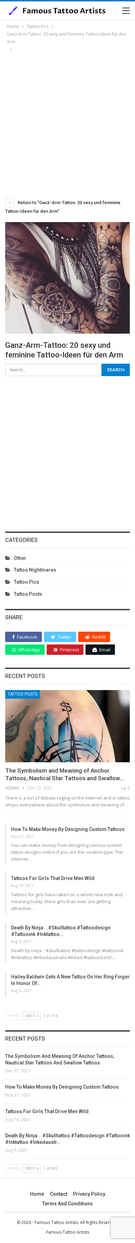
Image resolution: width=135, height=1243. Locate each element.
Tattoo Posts (28, 594)
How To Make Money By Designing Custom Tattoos (68, 829)
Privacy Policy (89, 1194)
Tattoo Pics (26, 582)
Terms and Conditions (67, 1203)
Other (20, 558)
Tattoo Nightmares (35, 570)
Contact (58, 1194)
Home (37, 1194)
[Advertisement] (67, 124)
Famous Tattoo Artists (67, 1232)
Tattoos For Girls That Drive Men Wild (52, 878)
